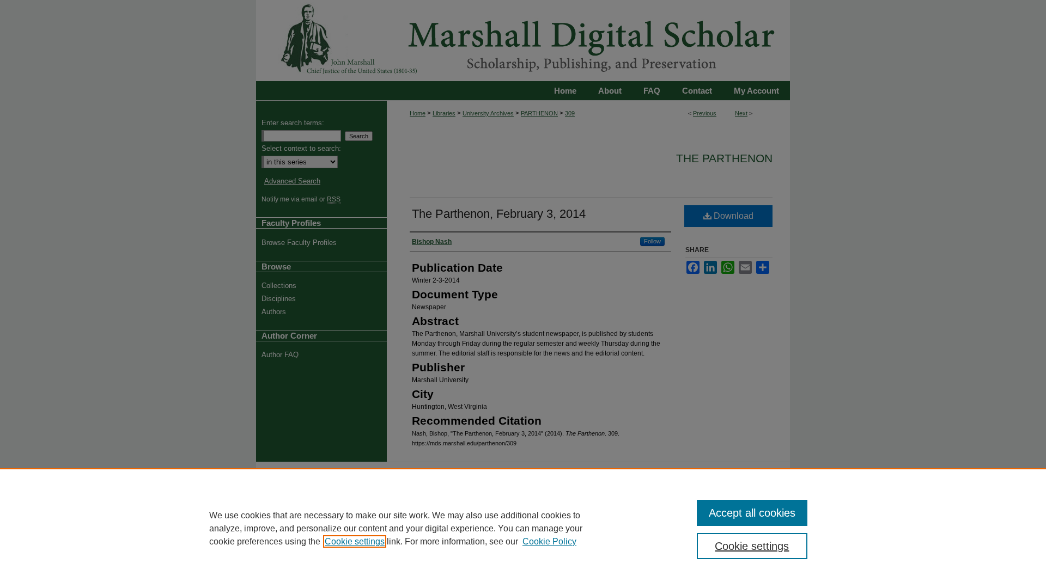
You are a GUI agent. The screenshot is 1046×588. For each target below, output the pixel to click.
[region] (523, 528)
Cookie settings (355, 541)
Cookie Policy (549, 541)
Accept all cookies (752, 513)
